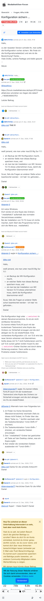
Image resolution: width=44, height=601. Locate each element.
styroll (6, 384)
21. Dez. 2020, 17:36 (26, 139)
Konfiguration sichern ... (28, 253)
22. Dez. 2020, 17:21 (26, 463)
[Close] (40, 522)
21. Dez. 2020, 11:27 (16, 82)
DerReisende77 (9, 247)
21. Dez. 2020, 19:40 (24, 384)
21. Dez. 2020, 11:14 (28, 40)
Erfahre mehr (28, 576)
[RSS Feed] (3, 25)
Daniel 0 (7, 139)
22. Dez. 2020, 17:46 (26, 502)
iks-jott (6, 79)
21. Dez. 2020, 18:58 (16, 250)
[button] (3, 598)
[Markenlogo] (4, 4)
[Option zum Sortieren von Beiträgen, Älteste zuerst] (4, 32)
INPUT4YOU (8, 40)
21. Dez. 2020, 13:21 (28, 122)
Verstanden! (22, 580)
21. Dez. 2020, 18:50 (16, 201)
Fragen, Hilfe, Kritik (10, 22)
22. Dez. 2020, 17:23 (26, 483)
